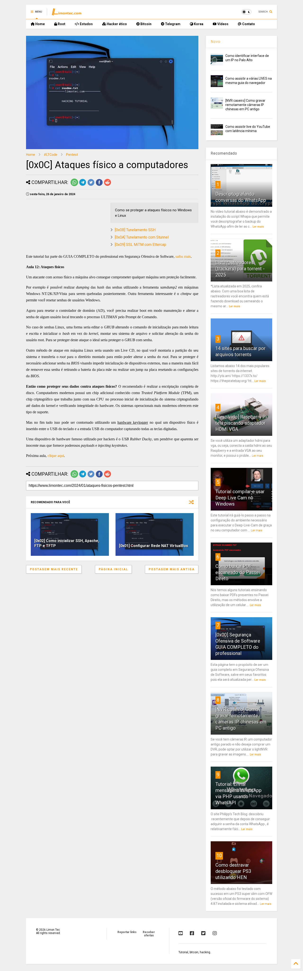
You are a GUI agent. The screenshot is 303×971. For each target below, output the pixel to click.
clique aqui (56, 456)
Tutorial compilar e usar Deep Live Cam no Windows (240, 498)
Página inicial (113, 569)
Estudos (86, 24)
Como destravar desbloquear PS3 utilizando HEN (233, 871)
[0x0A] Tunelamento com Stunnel (142, 237)
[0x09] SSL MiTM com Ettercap (140, 244)
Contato (248, 24)
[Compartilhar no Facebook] (99, 185)
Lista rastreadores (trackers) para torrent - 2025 (240, 269)
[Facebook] (192, 933)
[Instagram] (215, 933)
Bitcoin (146, 24)
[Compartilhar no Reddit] (107, 185)
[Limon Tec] (66, 13)
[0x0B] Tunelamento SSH (135, 230)
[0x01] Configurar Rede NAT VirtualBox (153, 545)
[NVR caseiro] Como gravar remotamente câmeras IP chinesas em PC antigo (245, 105)
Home (40, 24)
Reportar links (127, 932)
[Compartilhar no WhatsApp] (74, 185)
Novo (215, 41)
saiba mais (183, 256)
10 (219, 855)
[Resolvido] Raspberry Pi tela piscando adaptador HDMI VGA (241, 423)
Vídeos (222, 24)
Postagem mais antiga (172, 569)
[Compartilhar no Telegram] (82, 185)
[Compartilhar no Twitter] (91, 185)
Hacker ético (116, 24)
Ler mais (258, 226)
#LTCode (50, 154)
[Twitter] (203, 933)
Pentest (72, 154)
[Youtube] (180, 933)
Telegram (172, 24)
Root (61, 24)
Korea (198, 24)
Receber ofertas (149, 933)
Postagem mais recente (54, 569)
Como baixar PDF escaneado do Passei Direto (237, 572)
